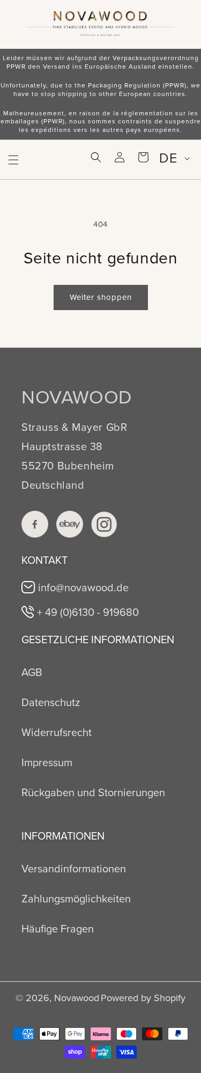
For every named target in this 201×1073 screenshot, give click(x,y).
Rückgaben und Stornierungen (93, 792)
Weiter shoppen (101, 297)
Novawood (76, 998)
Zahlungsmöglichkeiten (76, 899)
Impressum (46, 762)
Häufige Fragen (57, 929)
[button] (13, 160)
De (168, 158)
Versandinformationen (73, 869)
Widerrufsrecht (56, 732)
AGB (31, 672)
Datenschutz (50, 702)
